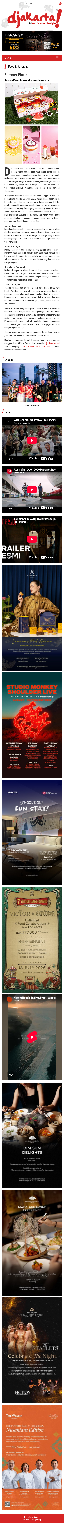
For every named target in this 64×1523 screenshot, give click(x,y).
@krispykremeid (53, 343)
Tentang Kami (32, 1517)
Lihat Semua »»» (32, 405)
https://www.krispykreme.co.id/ (37, 346)
